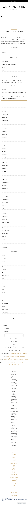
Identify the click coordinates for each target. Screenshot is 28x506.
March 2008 (4, 239)
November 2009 (5, 225)
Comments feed (5, 328)
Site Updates (5, 312)
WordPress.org (5, 331)
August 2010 (5, 202)
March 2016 (4, 137)
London (3, 286)
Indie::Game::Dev (4, 3)
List (3, 283)
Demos (3, 255)
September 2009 (5, 230)
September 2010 (5, 199)
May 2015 (4, 148)
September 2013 (5, 182)
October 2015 (5, 140)
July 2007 (4, 244)
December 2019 (5, 125)
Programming (5, 303)
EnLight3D (4, 258)
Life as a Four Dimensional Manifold (9, 64)
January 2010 (5, 219)
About (13, 3)
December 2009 (5, 222)
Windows (4, 314)
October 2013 (5, 179)
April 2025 (4, 111)
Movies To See (5, 295)
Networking (4, 298)
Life (3, 278)
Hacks (10, 3)
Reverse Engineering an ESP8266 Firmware (15, 85)
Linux (3, 280)
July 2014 (4, 168)
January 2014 (5, 176)
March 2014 (4, 174)
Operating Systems (6, 300)
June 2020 (4, 123)
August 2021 (5, 117)
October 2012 (5, 188)
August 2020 (5, 120)
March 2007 (4, 247)
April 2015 (4, 151)
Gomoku (4, 269)
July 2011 (4, 193)
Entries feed (4, 325)
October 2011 (5, 191)
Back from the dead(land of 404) (14, 31)
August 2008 (5, 233)
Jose (3, 92)
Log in (3, 322)
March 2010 (4, 213)
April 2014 (4, 171)
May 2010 (4, 208)
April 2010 (4, 210)
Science (3, 306)
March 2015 (4, 154)
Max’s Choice (5, 61)
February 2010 (5, 216)
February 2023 (5, 114)
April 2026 (4, 106)
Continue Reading (14, 47)
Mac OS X (4, 289)
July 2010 (4, 205)
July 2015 (4, 145)
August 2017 (5, 134)
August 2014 (5, 165)
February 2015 (5, 157)
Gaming (3, 266)
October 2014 (5, 162)
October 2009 (5, 227)
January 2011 (5, 196)
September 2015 (5, 142)
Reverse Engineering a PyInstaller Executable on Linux (16, 358)
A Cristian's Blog (14, 7)
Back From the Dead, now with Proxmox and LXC (12, 72)
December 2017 (5, 131)
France (3, 261)
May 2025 (4, 108)
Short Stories (5, 309)
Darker (3, 67)
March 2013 (4, 185)
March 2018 (4, 128)
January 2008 (5, 242)
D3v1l (3, 70)
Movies (3, 292)
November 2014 (5, 159)
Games (3, 264)
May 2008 (4, 236)
